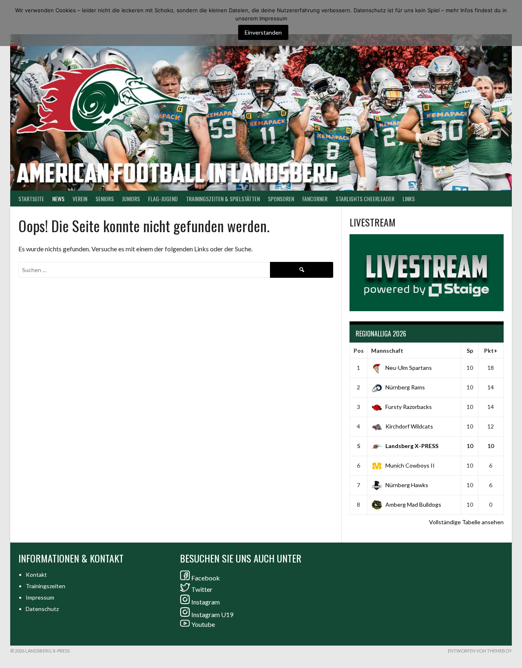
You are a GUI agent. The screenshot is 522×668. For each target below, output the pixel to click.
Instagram (205, 602)
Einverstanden (263, 32)
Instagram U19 (212, 614)
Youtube (203, 624)
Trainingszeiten (45, 585)
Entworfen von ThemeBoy (480, 650)
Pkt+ (491, 350)
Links (409, 198)
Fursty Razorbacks (408, 406)
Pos (359, 350)
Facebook (205, 578)
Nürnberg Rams (405, 387)
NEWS (58, 198)
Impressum (40, 597)
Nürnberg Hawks (406, 484)
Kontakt (36, 574)
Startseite (31, 198)
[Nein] (512, 23)
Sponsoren (281, 198)
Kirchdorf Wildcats (409, 426)
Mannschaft (387, 350)
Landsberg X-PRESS (411, 445)
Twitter (201, 589)
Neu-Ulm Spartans (408, 367)
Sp (470, 350)
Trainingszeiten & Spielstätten (223, 198)
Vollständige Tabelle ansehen (466, 522)
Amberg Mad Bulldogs (413, 504)
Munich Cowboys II (410, 465)
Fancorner (314, 198)
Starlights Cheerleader (365, 198)
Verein (80, 198)
